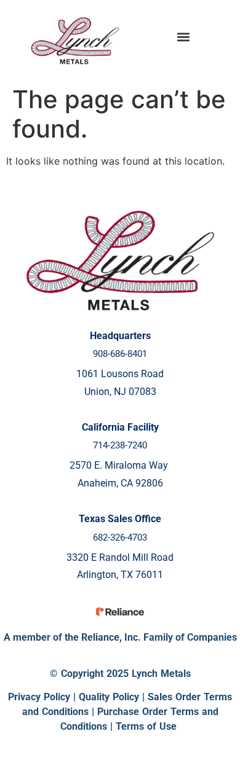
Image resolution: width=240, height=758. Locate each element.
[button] (183, 37)
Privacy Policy (39, 697)
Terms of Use (146, 726)
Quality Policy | (113, 697)
